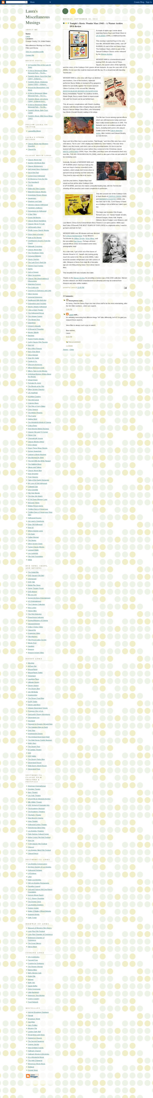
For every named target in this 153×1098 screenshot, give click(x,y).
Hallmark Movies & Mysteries (38, 1054)
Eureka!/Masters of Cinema (38, 620)
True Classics (33, 477)
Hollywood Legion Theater (37, 824)
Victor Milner (89, 238)
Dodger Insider (33, 908)
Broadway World (34, 1019)
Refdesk (31, 1067)
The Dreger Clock (34, 902)
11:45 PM (80, 287)
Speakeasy (32, 198)
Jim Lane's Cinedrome (36, 521)
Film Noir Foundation (35, 556)
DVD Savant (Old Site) (36, 575)
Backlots (31, 335)
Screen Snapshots (34, 451)
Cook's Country (33, 999)
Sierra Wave (32, 947)
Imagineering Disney (35, 733)
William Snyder (79, 238)
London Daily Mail (34, 1032)
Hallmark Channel (34, 1051)
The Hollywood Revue (36, 313)
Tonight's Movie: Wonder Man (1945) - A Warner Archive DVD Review (96, 25)
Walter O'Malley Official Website (39, 911)
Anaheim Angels (33, 914)
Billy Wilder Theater (35, 802)
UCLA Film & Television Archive (39, 799)
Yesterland (32, 676)
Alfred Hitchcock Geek (36, 368)
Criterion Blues (33, 403)
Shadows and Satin (35, 201)
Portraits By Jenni (34, 383)
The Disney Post (34, 746)
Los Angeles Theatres (36, 831)
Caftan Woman (33, 537)
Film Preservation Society (37, 640)
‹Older (71, 349)
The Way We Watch (35, 496)
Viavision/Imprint (34, 624)
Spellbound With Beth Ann (37, 300)
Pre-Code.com (33, 287)
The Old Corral (33, 400)
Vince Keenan (33, 355)
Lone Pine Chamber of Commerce (40, 934)
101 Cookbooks (33, 957)
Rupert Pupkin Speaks (36, 339)
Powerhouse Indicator (36, 617)
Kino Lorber (32, 608)
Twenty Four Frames (35, 266)
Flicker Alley (32, 611)
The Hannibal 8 (33, 182)
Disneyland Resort (34, 763)
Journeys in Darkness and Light (39, 290)
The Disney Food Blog (36, 698)
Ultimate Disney (33, 682)
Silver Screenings (34, 275)
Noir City (31, 840)
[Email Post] (125, 288)
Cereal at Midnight (34, 256)
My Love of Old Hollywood (37, 483)
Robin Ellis (31, 976)
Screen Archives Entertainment (39, 598)
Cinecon (31, 847)
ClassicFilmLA (33, 853)
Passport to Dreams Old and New (40, 724)
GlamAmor (32, 323)
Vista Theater (33, 821)
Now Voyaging (33, 474)
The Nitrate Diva (34, 319)
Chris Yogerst (33, 409)
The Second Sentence (36, 1041)
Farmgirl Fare (33, 960)
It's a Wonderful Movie (36, 1057)
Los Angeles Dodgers (35, 905)
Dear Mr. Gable (33, 358)
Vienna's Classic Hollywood (38, 205)
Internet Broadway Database (38, 1012)
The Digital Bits (33, 572)
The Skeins (32, 540)
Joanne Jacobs (33, 1044)
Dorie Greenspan (34, 989)
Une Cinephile (33, 490)
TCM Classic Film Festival (37, 844)
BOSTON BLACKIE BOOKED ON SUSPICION (80, 91)
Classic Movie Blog (35, 470)
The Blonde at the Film (36, 386)
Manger (30, 979)
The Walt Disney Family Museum (40, 740)
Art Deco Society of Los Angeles (39, 867)
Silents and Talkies (34, 467)
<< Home (69, 346)
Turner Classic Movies (36, 547)
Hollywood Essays (34, 518)
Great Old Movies (34, 217)
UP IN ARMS (100, 36)
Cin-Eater (31, 534)
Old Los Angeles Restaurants (38, 883)
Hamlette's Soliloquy (35, 208)
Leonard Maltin (33, 550)
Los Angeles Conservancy (37, 864)
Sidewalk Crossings (35, 246)
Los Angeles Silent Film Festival (39, 850)
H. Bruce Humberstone (73, 236)
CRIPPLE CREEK (114, 196)
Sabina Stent (32, 419)
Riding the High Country (36, 189)
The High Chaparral (35, 1060)
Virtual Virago (33, 380)
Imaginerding (32, 695)
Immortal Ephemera (35, 297)
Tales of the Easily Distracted (38, 480)
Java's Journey (33, 259)
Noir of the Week (34, 352)
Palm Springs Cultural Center (38, 834)
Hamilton (31, 646)
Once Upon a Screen (35, 234)
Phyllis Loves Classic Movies (38, 230)
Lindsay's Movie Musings (37, 454)
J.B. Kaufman (33, 393)
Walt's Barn (32, 743)
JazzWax (31, 1022)
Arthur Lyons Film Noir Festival (39, 837)
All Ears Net (32, 666)
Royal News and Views (36, 1035)
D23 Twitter (32, 756)
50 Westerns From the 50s (37, 179)
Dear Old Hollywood (35, 524)
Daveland (31, 721)
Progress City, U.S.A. (35, 711)
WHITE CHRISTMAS (70, 151)
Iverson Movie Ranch (35, 895)
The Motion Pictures (35, 413)
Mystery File (32, 1028)
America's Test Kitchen (36, 995)
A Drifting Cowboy (34, 396)
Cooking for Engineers (36, 963)
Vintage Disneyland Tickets (38, 708)
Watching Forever (34, 284)
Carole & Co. (32, 361)
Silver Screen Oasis (35, 544)
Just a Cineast (33, 272)
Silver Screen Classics (36, 389)
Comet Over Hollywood (36, 176)
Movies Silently (33, 332)
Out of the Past (33, 172)
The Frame (32, 416)
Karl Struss (78, 241)
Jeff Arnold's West (34, 227)
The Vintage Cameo (35, 316)
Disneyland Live (33, 717)
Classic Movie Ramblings (37, 221)
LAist (30, 877)
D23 (29, 753)
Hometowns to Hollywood (37, 211)
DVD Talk (31, 582)
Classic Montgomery (35, 166)
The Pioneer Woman (35, 966)
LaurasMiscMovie (34, 131)
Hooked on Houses (35, 1038)
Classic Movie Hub (35, 160)
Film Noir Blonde (34, 493)
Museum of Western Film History (40, 928)
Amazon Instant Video (36, 653)
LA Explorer (32, 873)
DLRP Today (32, 701)
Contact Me (30, 55)
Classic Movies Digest (36, 442)
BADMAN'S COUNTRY (107, 199)
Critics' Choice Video (35, 627)
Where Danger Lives (35, 531)
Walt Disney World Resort (37, 766)
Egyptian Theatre (34, 789)
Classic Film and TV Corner (38, 432)
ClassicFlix (32, 149)
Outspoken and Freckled (37, 303)
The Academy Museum (36, 808)
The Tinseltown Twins (36, 253)
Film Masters (32, 636)
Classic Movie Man (35, 250)
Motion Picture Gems (35, 506)
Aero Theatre (33, 792)
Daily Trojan (32, 917)
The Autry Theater (34, 815)
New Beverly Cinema (35, 818)
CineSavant (32, 579)
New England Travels (35, 1048)
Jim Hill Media (33, 692)
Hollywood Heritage (35, 870)
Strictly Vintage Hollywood (37, 307)
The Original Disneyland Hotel (38, 737)
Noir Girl (31, 345)
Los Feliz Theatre (34, 795)
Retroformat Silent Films (36, 828)
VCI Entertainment (34, 601)
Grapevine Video (34, 633)
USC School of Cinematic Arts (38, 805)
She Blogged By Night (36, 457)
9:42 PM (69, 336)
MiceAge (31, 663)
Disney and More (34, 705)
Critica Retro (32, 425)
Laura (28, 36)
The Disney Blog (34, 689)
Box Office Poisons (35, 348)
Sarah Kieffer (32, 986)
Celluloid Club (33, 487)
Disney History (33, 685)
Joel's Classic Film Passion (38, 342)
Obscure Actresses (35, 364)
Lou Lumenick (33, 553)
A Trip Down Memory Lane (37, 499)
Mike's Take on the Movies (37, 371)
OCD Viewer (32, 445)
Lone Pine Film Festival (36, 931)
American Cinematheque (37, 786)
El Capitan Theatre (34, 750)
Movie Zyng (32, 643)
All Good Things (33, 503)
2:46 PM (69, 309)
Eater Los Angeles (34, 880)
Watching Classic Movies (37, 192)
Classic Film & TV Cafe (36, 224)
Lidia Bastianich (33, 992)
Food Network (33, 1002)
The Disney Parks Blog (36, 759)
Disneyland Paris (34, 769)
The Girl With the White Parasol (39, 461)
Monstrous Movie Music (36, 1064)
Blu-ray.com (32, 595)
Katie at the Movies (35, 237)
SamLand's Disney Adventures (39, 714)
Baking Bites (32, 970)
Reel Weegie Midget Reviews (38, 429)
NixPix (30, 269)
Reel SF (31, 527)
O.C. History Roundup (36, 898)
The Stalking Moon (34, 464)
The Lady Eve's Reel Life (37, 262)
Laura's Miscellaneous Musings (38, 16)
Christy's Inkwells (34, 326)
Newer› (65, 349)
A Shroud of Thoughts (36, 329)
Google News (33, 1070)
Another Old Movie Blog (36, 163)
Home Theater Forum (36, 588)
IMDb (30, 560)
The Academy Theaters (36, 811)
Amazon (31, 649)
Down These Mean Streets (37, 448)
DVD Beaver (32, 591)
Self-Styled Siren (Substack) (38, 169)
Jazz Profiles (32, 1025)
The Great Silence (34, 943)
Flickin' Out (32, 435)
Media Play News (34, 585)
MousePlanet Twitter (35, 672)
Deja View (31, 730)
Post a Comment (74, 342)
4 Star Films (32, 214)
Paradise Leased (34, 886)
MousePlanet (32, 669)
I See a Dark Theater (35, 310)
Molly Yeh (31, 983)
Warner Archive (106, 54)
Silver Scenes (33, 294)
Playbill (30, 1015)
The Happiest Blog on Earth (38, 727)
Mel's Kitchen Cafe (34, 973)
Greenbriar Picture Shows (37, 195)
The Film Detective (35, 614)
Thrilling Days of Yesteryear (38, 509)
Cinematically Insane (35, 438)
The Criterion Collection (36, 604)
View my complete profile (35, 52)
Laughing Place (33, 679)
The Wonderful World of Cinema (39, 422)
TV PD (30, 185)
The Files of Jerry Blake (36, 406)
